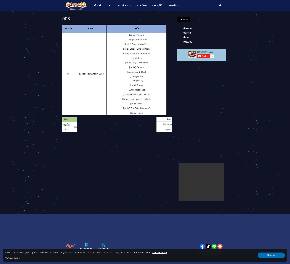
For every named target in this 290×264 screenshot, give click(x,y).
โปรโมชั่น (187, 42)
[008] (114, 69)
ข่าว (109, 5)
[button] (221, 5)
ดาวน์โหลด (142, 5)
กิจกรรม (187, 28)
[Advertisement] (201, 182)
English (17, 258)
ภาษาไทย (8, 258)
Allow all (271, 255)
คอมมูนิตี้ (157, 5)
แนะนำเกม (123, 5)
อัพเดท (186, 37)
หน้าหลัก (97, 5)
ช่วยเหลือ (172, 5)
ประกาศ (187, 32)
